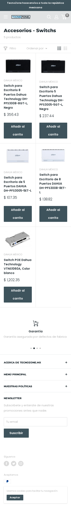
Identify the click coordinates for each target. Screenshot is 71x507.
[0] (64, 17)
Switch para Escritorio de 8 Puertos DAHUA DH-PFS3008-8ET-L (52, 183)
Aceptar (15, 497)
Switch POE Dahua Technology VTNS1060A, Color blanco (17, 266)
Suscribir (16, 433)
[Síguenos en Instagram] (20, 463)
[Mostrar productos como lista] (65, 48)
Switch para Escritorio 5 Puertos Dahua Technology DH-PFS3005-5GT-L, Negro (51, 98)
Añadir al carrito (18, 130)
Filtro (13, 48)
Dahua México (13, 80)
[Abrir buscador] (49, 17)
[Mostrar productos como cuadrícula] (59, 48)
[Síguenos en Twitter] (13, 463)
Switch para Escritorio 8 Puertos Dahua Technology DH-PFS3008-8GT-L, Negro (16, 97)
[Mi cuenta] (56, 17)
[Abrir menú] (6, 16)
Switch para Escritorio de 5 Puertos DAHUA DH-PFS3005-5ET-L (17, 184)
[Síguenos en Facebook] (6, 463)
